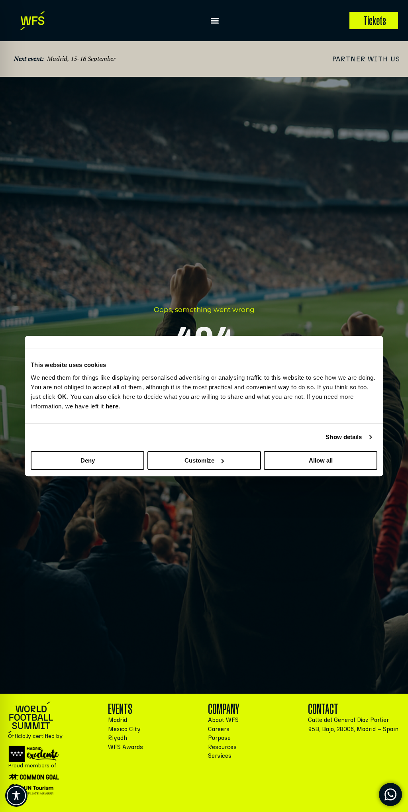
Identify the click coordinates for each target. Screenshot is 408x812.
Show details (344, 436)
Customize (199, 460)
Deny (87, 460)
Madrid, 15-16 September (81, 58)
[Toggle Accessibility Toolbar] (16, 795)
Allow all (321, 460)
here (112, 406)
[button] (215, 20)
